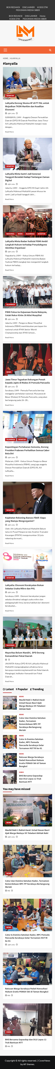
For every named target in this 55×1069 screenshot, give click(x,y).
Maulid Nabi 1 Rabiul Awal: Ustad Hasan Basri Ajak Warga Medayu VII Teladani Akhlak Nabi (32, 704)
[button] (5, 50)
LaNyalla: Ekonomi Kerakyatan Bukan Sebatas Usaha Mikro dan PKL (24, 587)
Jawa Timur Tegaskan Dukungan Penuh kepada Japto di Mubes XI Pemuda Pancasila (27, 381)
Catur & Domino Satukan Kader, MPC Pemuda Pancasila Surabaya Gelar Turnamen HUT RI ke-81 (31, 744)
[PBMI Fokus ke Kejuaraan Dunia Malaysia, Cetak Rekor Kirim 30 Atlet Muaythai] (27, 292)
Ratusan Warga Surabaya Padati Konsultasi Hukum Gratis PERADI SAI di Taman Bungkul (32, 762)
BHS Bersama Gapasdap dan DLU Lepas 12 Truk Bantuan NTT (31, 778)
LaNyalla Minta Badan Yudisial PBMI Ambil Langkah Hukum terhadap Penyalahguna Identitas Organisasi (26, 244)
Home (42, 16)
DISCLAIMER (28, 7)
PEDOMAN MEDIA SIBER (28, 10)
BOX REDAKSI (13, 7)
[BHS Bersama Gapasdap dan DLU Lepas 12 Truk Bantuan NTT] (10, 776)
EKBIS (21, 772)
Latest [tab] (9, 689)
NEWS (20, 234)
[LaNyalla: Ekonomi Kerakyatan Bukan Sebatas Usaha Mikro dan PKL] (27, 565)
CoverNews (44, 1060)
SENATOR (10, 95)
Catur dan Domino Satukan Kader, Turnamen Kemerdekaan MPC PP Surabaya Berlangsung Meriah (32, 724)
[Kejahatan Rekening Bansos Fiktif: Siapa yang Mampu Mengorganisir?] (27, 498)
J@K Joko (11, 113)
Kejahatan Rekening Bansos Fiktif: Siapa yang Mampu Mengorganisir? (25, 519)
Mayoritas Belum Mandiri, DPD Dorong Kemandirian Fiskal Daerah (24, 654)
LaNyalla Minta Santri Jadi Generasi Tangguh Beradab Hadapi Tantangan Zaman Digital (27, 177)
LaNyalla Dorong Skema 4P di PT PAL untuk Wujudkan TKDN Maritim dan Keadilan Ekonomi (27, 106)
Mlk (8, 891)
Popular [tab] (22, 689)
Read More (9, 132)
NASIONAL (10, 234)
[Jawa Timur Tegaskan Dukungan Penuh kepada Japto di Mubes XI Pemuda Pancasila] (27, 359)
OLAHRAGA (30, 234)
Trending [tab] (38, 689)
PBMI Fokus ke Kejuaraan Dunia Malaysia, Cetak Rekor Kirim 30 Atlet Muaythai (26, 314)
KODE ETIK (42, 7)
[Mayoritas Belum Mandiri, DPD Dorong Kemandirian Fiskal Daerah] (27, 633)
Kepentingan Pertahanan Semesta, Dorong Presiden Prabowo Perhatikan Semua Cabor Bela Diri (27, 450)
